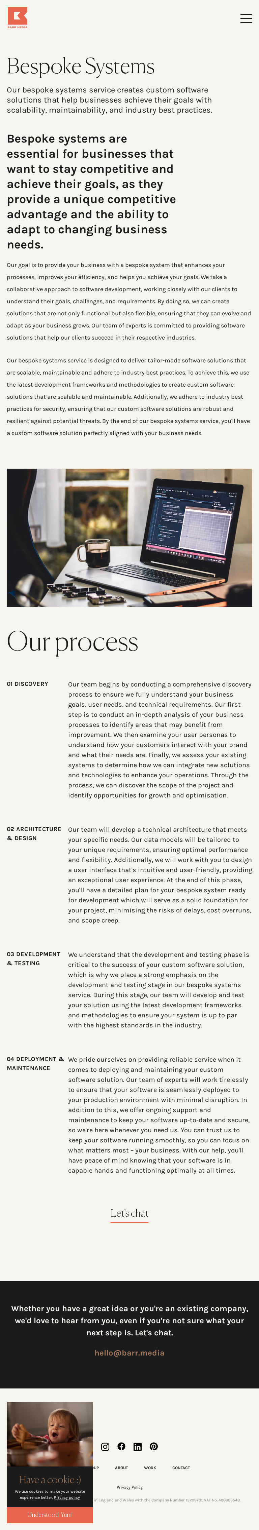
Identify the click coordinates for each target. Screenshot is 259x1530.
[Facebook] (121, 1446)
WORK (150, 1467)
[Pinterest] (154, 1446)
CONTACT (181, 1467)
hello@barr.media (129, 1353)
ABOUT (121, 1467)
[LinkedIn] (138, 1446)
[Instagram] (105, 1446)
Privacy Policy (130, 1487)
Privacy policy (67, 1497)
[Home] (68, 17)
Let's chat (130, 1214)
